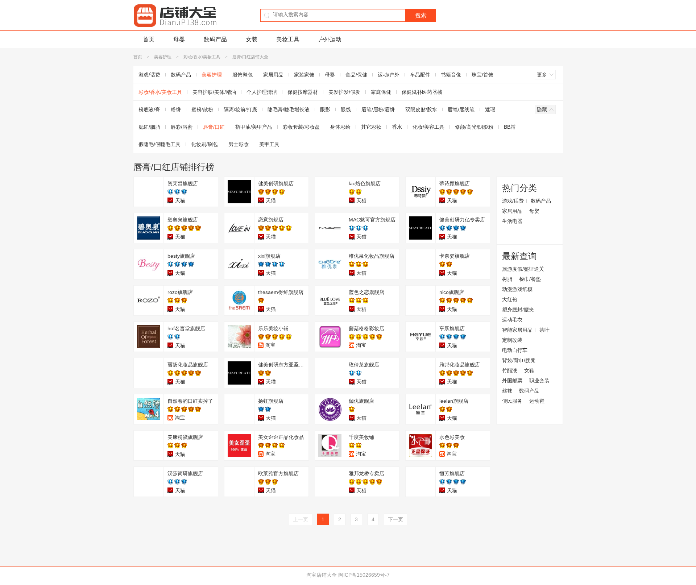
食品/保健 (356, 75)
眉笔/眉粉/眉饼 (378, 109)
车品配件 (420, 75)
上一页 (300, 519)
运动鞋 (536, 401)
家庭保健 (381, 92)
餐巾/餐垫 (530, 279)
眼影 (325, 109)
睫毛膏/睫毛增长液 (289, 109)
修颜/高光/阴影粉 (474, 127)
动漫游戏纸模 (517, 289)
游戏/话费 (149, 75)
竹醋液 (509, 370)
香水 (397, 127)
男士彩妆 (238, 144)
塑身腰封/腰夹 (518, 309)
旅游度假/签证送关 (523, 269)
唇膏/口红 (214, 127)
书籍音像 (451, 75)
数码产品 (215, 39)
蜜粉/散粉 (202, 109)
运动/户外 (388, 75)
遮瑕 (490, 109)
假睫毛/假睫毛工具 (159, 144)
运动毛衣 (512, 320)
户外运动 (329, 39)
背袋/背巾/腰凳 (518, 360)
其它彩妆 (371, 127)
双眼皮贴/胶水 (421, 109)
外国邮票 (512, 380)
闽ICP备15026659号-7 (364, 575)
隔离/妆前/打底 (240, 109)
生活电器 (512, 221)
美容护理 (162, 56)
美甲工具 (269, 144)
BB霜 (509, 127)
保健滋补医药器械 (422, 92)
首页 (148, 39)
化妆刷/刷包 (204, 144)
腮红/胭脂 (149, 127)
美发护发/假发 (344, 92)
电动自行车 (514, 350)
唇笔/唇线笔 (461, 109)
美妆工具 (287, 39)
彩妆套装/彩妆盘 (301, 127)
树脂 (507, 279)
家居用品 (273, 75)
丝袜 (507, 391)
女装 (251, 39)
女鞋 (529, 370)
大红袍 (509, 299)
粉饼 (176, 109)
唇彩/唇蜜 (181, 127)
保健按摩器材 (302, 92)
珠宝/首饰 (482, 75)
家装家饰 (304, 75)
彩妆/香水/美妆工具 (201, 56)
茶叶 (544, 330)
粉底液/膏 (149, 109)
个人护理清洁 (261, 92)
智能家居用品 (517, 330)
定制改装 (512, 340)
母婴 (179, 39)
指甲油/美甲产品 (253, 127)
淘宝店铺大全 (321, 575)
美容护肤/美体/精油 (214, 92)
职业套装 (539, 380)
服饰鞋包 (242, 75)
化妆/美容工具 (428, 127)
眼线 (346, 109)
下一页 (395, 519)
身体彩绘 (340, 127)
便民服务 (512, 401)
